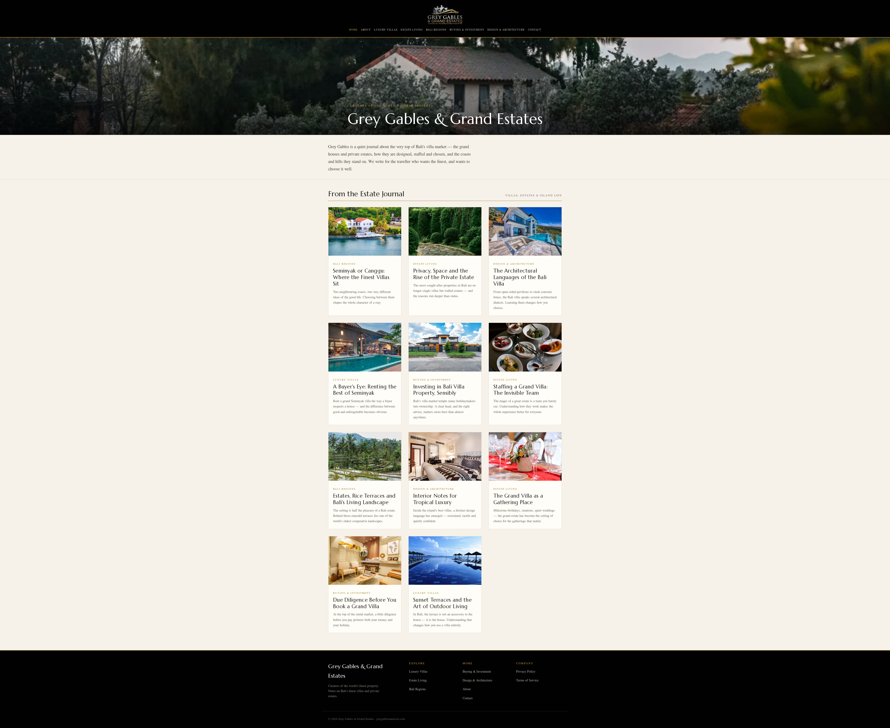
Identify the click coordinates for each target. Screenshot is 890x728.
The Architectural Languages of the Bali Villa (520, 277)
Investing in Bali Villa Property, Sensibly (438, 389)
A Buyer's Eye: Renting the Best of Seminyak (365, 389)
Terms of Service (527, 680)
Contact (534, 29)
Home (353, 29)
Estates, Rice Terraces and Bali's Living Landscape (364, 499)
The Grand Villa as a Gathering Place (518, 499)
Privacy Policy (525, 671)
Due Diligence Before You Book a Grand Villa (364, 603)
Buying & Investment (467, 29)
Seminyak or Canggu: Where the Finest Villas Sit (361, 277)
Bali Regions (436, 29)
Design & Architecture (506, 29)
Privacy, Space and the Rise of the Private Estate (443, 273)
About (366, 29)
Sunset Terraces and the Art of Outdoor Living (442, 603)
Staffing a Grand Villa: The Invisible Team (520, 389)
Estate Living (412, 29)
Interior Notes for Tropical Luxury (435, 499)
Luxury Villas (385, 29)
